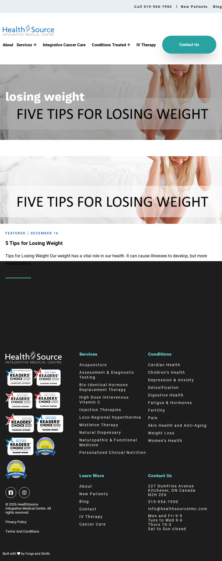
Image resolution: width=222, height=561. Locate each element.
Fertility (156, 410)
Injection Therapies (100, 409)
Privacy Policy (16, 522)
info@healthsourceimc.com (177, 509)
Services (24, 44)
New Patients (194, 6)
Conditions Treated (109, 44)
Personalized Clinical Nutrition (112, 452)
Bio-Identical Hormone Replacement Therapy (103, 387)
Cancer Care (92, 524)
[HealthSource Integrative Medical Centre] (28, 33)
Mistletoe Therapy (99, 424)
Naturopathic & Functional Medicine (108, 442)
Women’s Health (165, 440)
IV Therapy (146, 44)
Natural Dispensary (100, 432)
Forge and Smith (37, 553)
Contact (88, 508)
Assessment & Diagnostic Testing (106, 375)
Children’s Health (166, 372)
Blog (217, 6)
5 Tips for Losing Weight (34, 243)
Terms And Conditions (22, 531)
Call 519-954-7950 (153, 6)
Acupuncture (93, 364)
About (8, 44)
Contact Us (189, 44)
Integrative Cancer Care (64, 44)
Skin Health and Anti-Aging (177, 425)
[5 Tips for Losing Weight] (111, 221)
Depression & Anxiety (171, 379)
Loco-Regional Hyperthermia (110, 417)
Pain (153, 417)
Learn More (18, 275)
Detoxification (163, 387)
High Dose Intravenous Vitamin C (104, 400)
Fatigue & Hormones (170, 402)
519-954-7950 (163, 502)
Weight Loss (161, 432)
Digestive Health (166, 395)
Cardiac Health (164, 364)
